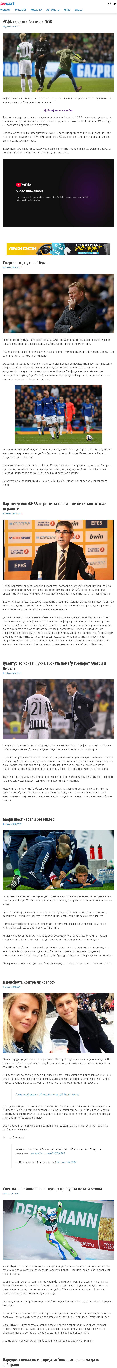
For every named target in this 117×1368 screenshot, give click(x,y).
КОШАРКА (36, 9)
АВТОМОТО (53, 9)
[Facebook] (109, 3)
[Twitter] (114, 3)
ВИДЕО (79, 9)
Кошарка (7, 513)
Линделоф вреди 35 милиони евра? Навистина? (47, 1094)
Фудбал (6, 26)
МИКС (67, 9)
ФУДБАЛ (5, 9)
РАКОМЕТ (20, 9)
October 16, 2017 (66, 1162)
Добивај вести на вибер (58, 110)
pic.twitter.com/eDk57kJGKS (48, 1153)
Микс (5, 1193)
